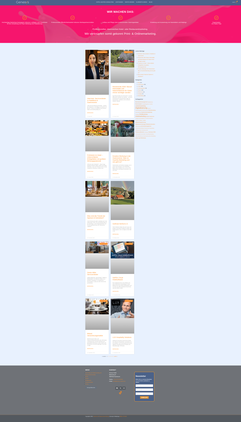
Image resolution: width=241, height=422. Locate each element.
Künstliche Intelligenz (138, 120)
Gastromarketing (138, 112)
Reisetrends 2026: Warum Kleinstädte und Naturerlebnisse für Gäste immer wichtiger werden (122, 90)
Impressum (95, 416)
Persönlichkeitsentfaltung (139, 128)
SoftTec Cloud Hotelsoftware (118, 279)
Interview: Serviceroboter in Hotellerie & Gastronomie (96, 100)
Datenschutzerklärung (104, 416)
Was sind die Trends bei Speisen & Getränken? (96, 217)
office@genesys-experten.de (119, 381)
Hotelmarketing (140, 116)
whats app (137, 137)
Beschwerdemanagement (141, 101)
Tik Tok (86, 384)
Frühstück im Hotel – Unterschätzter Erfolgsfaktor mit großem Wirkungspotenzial (96, 158)
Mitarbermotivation (150, 124)
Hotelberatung (143, 114)
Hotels (139, 86)
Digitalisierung (141, 108)
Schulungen (146, 132)
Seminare (150, 132)
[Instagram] (124, 388)
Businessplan (138, 103)
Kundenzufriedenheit (149, 118)
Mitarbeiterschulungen (140, 124)
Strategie (140, 93)
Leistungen (119, 2)
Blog (150, 2)
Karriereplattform (142, 118)
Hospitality (137, 114)
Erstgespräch (88, 380)
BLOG (86, 376)
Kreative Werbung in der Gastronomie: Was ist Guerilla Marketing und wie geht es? (122, 159)
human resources (150, 116)
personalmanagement (146, 126)
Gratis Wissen (129, 2)
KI (145, 118)
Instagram (137, 118)
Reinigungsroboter (138, 130)
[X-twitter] (120, 388)
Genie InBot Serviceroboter (92, 273)
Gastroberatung (152, 110)
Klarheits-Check (141, 2)
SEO (154, 132)
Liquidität (144, 120)
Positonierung (146, 128)
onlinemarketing (138, 126)
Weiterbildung (141, 95)
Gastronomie (141, 84)
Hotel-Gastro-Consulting (105, 2)
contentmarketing (140, 106)
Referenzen (140, 91)
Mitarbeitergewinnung (140, 122)
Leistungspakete (141, 88)
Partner (139, 90)
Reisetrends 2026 (145, 130)
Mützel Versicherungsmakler (95, 334)
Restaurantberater (139, 132)
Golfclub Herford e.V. (120, 224)
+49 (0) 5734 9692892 (118, 379)
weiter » (115, 356)
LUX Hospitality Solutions (122, 337)
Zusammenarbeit (89, 382)
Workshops (143, 137)
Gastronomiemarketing (146, 112)
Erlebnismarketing (145, 110)
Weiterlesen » (90, 112)
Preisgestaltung (151, 128)
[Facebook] (117, 388)
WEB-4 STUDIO (123, 416)
